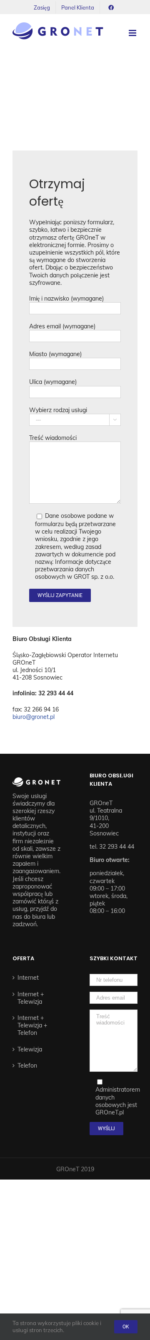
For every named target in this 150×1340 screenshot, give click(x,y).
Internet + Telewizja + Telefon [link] (32, 1025)
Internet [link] (28, 977)
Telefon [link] (27, 1065)
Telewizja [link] (30, 1049)
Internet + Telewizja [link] (31, 997)
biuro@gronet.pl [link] (33, 717)
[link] (41, 7)
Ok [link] (125, 1327)
